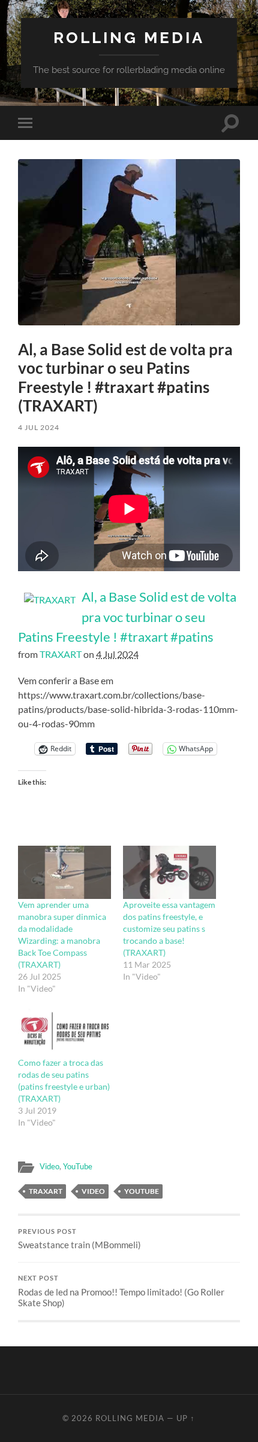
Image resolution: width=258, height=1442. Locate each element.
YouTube (77, 1166)
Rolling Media (129, 37)
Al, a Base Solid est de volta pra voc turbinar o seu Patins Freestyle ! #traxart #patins (127, 617)
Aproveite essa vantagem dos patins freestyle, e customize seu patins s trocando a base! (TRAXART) (169, 929)
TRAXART (61, 654)
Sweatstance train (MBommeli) (79, 1239)
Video (49, 1166)
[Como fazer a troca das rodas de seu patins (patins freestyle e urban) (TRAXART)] (64, 1030)
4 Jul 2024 (38, 427)
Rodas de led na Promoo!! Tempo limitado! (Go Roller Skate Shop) (121, 1291)
